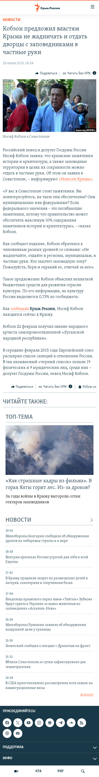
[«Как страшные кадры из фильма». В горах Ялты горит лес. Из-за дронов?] (49, 450)
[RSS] (81, 722)
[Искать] (83, 771)
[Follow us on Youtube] (28, 722)
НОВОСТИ (18, 520)
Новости (11, 20)
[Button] (46, 73)
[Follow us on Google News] (49, 722)
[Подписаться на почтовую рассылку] (17, 733)
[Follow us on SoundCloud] (71, 722)
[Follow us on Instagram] (39, 722)
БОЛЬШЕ (86, 695)
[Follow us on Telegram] (60, 722)
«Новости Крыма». (75, 179)
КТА (38, 771)
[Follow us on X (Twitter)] (17, 722)
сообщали (20, 309)
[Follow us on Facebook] (7, 722)
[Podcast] (7, 733)
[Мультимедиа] (16, 771)
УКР (60, 771)
